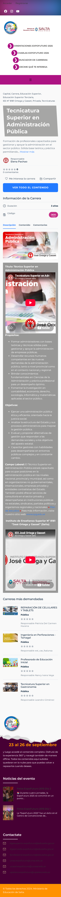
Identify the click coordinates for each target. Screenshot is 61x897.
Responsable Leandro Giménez (37, 700)
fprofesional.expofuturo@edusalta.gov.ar (32, 854)
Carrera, (15, 93)
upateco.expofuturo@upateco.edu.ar (30, 872)
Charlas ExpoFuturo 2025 (33, 53)
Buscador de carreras (33, 60)
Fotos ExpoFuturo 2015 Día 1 (33, 808)
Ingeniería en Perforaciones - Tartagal (38, 636)
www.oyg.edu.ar (35, 514)
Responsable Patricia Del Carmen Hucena (39, 624)
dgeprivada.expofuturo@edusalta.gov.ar (32, 849)
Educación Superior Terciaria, (18, 97)
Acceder (7, 3)
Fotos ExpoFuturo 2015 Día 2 (34, 788)
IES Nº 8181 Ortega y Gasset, (17, 101)
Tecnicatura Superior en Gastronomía (35, 685)
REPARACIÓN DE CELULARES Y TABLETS (39, 609)
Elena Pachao (19, 161)
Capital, (7, 93)
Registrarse (22, 3)
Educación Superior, (30, 93)
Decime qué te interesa (33, 67)
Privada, (37, 101)
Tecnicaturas (48, 101)
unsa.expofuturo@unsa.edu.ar (26, 860)
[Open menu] (30, 80)
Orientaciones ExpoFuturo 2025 (33, 45)
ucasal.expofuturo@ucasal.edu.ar (28, 866)
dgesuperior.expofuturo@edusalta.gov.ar (32, 843)
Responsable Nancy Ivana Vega (37, 675)
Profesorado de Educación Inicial (37, 661)
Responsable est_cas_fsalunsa (36, 650)
